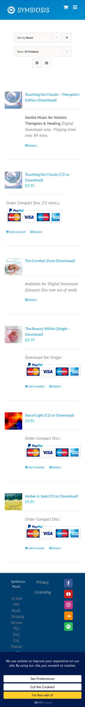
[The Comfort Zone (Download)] (13, 266)
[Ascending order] (67, 37)
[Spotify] (68, 626)
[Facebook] (68, 583)
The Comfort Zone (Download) (50, 260)
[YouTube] (68, 594)
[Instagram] (68, 605)
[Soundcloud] (68, 615)
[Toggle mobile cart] (66, 7)
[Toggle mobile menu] (75, 7)
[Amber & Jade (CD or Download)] (13, 501)
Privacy (42, 582)
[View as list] (46, 63)
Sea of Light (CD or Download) (49, 415)
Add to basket (17, 232)
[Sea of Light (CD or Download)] (13, 421)
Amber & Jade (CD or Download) (51, 496)
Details (32, 145)
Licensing (42, 592)
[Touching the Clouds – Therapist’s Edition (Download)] (13, 100)
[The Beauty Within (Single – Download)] (13, 334)
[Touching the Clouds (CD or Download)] (13, 180)
